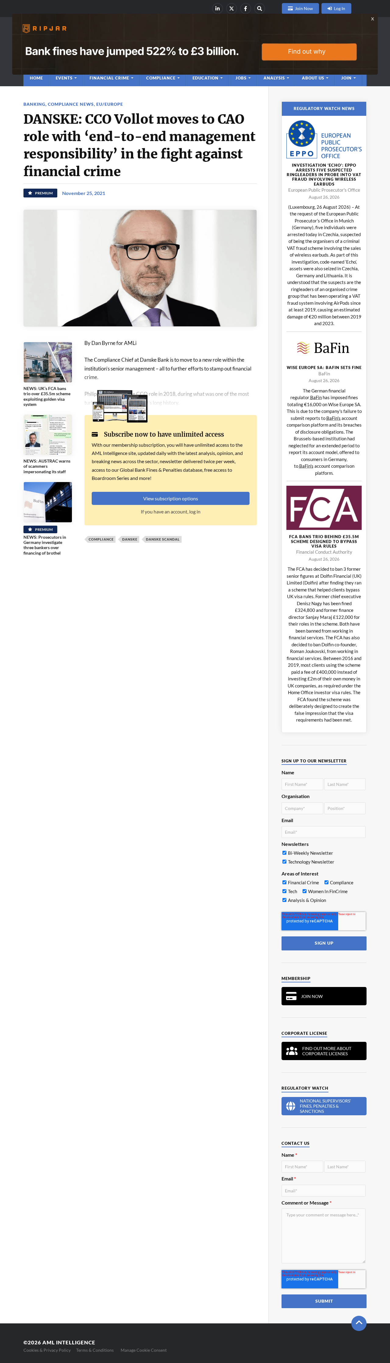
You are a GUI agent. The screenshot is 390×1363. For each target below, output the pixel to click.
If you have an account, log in (170, 511)
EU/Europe (109, 104)
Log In (339, 8)
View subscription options (170, 498)
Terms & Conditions (95, 1350)
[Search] (259, 8)
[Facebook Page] (245, 8)
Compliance (101, 539)
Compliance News (71, 104)
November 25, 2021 (83, 193)
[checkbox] (324, 859)
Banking (34, 104)
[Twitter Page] (231, 8)
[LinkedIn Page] (217, 8)
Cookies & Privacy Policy (47, 1350)
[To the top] (359, 1323)
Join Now (304, 8)
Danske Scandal (163, 539)
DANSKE (129, 539)
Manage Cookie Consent (144, 1350)
